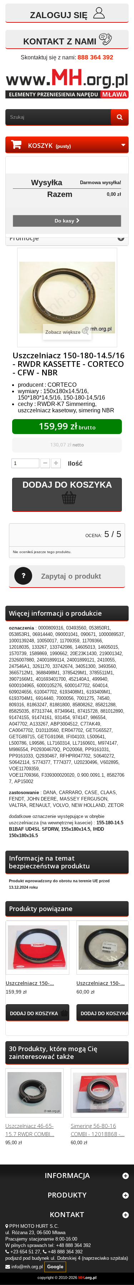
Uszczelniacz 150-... (30, 983)
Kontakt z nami (59, 41)
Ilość (75, 463)
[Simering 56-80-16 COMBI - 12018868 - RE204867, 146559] (100, 1093)
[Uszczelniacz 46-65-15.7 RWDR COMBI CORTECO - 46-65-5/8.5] (34, 1093)
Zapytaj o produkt (71, 576)
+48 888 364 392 (73, 1245)
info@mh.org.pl (27, 1266)
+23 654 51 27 (25, 1251)
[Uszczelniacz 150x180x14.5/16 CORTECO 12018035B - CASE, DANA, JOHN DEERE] (37, 948)
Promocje (24, 238)
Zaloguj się (60, 15)
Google (55, 1266)
